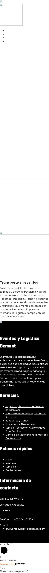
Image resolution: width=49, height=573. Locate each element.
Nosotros (10, 463)
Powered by (7, 564)
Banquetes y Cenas (17, 420)
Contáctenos (13, 470)
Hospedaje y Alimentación (20, 424)
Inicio (8, 459)
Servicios (10, 466)
